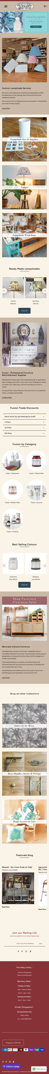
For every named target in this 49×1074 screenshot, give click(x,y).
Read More (6, 907)
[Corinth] (13, 287)
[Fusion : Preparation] (12, 460)
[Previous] (4, 290)
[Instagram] (26, 952)
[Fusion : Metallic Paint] (12, 489)
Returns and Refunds (24, 975)
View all (24, 311)
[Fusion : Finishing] (12, 519)
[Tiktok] (30, 952)
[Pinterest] (22, 952)
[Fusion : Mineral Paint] (36, 460)
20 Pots (8, 433)
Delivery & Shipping (24, 972)
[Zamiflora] (35, 287)
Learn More (6, 108)
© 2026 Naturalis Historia (10, 1071)
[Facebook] (18, 952)
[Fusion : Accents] (36, 489)
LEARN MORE (7, 397)
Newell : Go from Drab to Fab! (17, 867)
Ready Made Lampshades (24, 268)
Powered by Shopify (26, 1071)
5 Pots (8, 422)
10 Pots (8, 428)
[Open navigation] (6, 6)
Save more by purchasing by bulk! (20, 416)
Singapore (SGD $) (13, 1043)
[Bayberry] (35, 563)
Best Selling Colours (24, 544)
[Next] (45, 290)
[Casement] (13, 563)
